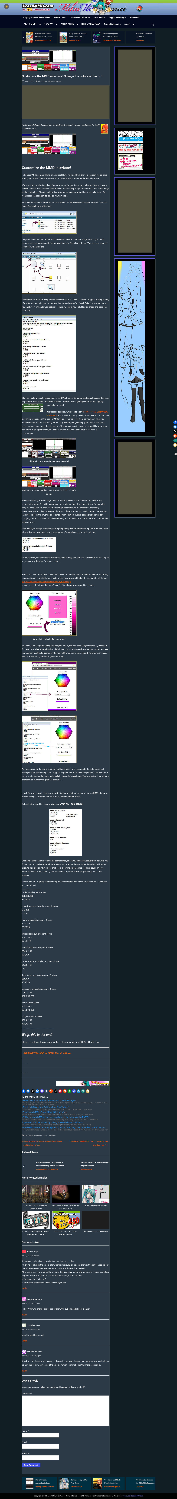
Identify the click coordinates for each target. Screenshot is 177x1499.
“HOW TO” (48, 24)
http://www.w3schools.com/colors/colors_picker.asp (46, 581)
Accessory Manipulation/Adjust (110, 40)
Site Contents (99, 17)
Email (25, 1442)
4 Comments (56, 81)
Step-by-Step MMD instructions (36, 17)
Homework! (135, 17)
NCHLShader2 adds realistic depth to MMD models (145, 35)
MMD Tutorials (41, 1169)
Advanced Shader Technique (143, 40)
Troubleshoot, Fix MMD (80, 17)
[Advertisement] (65, 102)
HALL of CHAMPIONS (90, 24)
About (127, 24)
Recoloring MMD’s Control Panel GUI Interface (95, 1164)
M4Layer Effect (41, 40)
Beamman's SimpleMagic (145, 1487)
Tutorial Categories (112, 24)
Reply (24, 1288)
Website (25, 1453)
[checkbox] (6, 6)
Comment (27, 1393)
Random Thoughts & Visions (45, 1135)
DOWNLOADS (60, 17)
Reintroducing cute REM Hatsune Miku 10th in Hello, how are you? (77, 35)
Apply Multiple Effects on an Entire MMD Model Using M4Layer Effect (44, 35)
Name (25, 1431)
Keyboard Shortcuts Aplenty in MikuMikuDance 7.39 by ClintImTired (111, 35)
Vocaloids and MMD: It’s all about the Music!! (79, 1482)
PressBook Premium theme (133, 1496)
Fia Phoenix (42, 81)
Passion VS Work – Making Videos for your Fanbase (50, 1164)
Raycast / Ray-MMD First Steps (45, 1481)
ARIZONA (106, 1487)
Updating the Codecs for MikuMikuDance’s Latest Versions (111, 1482)
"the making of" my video (78, 40)
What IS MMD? (30, 24)
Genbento (84, 1169)
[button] (23, 1091)
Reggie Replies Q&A (117, 17)
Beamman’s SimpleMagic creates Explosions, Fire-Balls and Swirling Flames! (145, 1482)
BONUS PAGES (67, 24)
